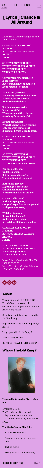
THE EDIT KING (21, 5)
